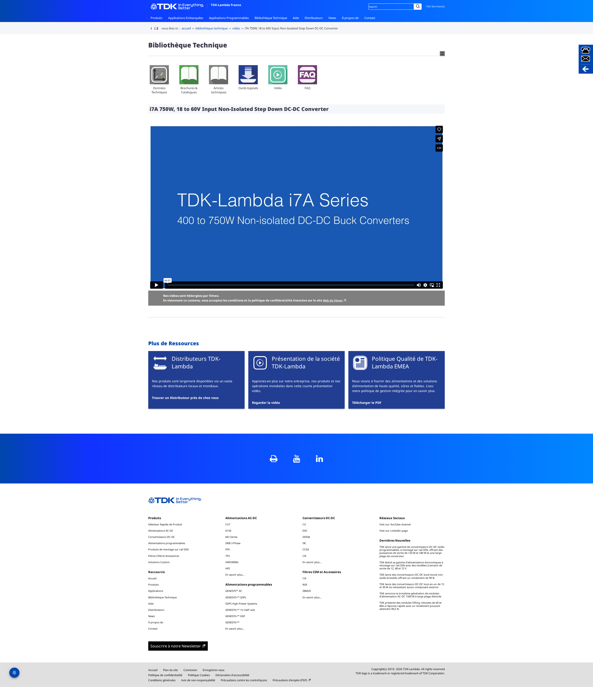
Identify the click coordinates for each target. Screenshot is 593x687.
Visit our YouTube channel (395, 524)
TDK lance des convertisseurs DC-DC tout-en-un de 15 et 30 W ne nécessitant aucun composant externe (411, 585)
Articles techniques (218, 90)
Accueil (152, 578)
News (332, 18)
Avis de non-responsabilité (198, 680)
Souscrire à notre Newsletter (175, 646)
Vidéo (278, 88)
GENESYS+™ (232, 622)
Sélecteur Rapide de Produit (165, 524)
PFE (227, 549)
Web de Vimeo (332, 300)
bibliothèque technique (212, 28)
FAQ (307, 88)
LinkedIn (319, 459)
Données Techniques (159, 90)
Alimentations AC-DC (160, 530)
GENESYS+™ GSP (235, 616)
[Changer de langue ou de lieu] (157, 28)
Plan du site (170, 670)
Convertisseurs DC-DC (161, 537)
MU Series (231, 537)
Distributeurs (314, 18)
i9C (304, 543)
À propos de (350, 18)
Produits (156, 18)
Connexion (190, 670)
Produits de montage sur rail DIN (168, 549)
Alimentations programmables (166, 543)
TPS (227, 556)
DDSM (306, 537)
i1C (304, 524)
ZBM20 (307, 591)
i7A (304, 556)
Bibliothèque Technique (271, 18)
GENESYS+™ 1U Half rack (240, 610)
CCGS (306, 549)
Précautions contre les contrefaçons (244, 680)
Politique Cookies (199, 675)
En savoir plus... (234, 574)
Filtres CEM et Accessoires (163, 556)
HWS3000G (231, 562)
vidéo (236, 28)
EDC (305, 530)
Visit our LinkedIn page (393, 530)
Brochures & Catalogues (188, 90)
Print (274, 459)
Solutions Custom (159, 562)
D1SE (228, 530)
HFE (227, 568)
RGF (305, 584)
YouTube (297, 459)
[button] (586, 59)
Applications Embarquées (185, 18)
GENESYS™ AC (233, 591)
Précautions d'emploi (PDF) (290, 680)
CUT (227, 524)
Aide (296, 18)
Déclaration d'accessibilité (232, 675)
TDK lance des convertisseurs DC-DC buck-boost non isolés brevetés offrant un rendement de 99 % (411, 576)
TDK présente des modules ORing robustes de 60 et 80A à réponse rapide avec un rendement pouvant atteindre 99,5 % (410, 605)
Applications (155, 591)
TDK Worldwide (435, 6)
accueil (186, 28)
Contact (369, 18)
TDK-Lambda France (226, 5)
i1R (304, 578)
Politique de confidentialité (165, 675)
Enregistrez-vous (213, 670)
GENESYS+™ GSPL (235, 597)
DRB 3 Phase (232, 543)
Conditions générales (162, 680)
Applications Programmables (229, 18)
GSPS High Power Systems (241, 603)
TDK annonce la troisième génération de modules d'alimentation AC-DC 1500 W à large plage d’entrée (410, 595)
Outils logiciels (248, 88)
